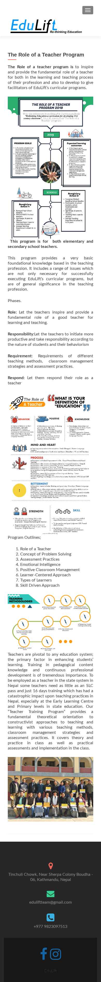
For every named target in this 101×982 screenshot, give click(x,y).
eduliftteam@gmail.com (50, 902)
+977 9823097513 (50, 926)
